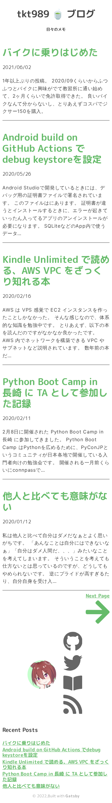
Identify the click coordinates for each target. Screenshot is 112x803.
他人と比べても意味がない (31, 786)
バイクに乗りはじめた (26, 743)
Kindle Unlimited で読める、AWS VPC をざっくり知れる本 (55, 764)
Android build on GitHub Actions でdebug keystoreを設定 (51, 752)
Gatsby (72, 796)
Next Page (98, 596)
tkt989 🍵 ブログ (56, 13)
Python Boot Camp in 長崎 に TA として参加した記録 (55, 776)
